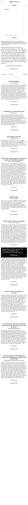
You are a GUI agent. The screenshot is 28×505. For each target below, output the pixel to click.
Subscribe (14, 255)
